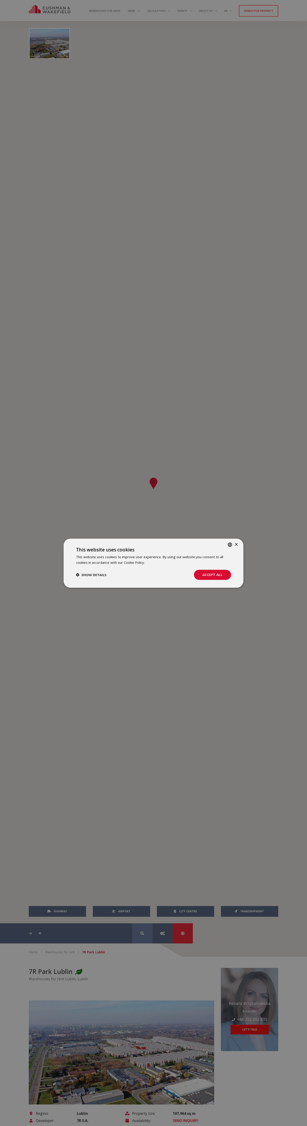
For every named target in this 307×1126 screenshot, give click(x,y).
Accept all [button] (212, 574)
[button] (91, 574)
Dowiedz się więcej (160, 562)
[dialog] (153, 563)
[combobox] (230, 544)
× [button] (236, 544)
